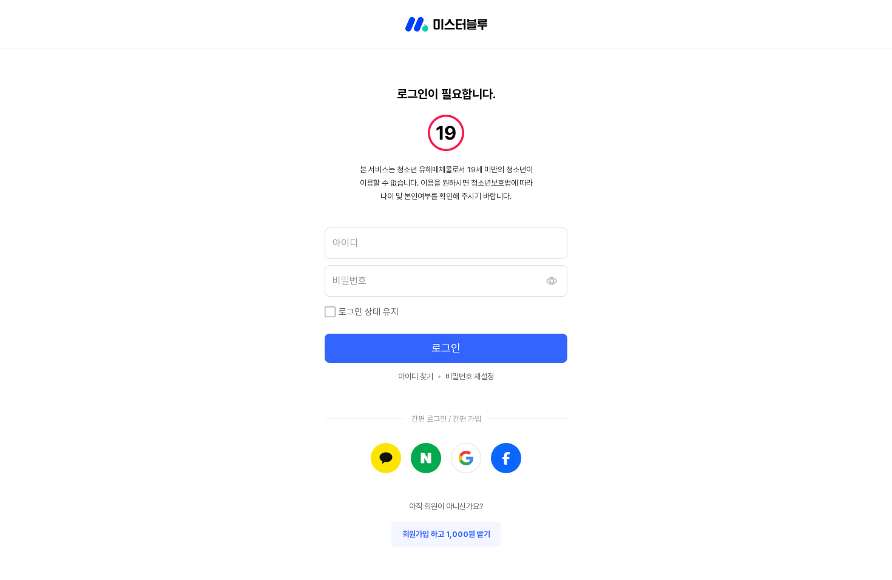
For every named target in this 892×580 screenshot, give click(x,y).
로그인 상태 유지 (369, 311)
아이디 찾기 (415, 376)
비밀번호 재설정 (469, 376)
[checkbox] (330, 311)
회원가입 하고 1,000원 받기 (446, 534)
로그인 (446, 348)
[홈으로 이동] (446, 24)
